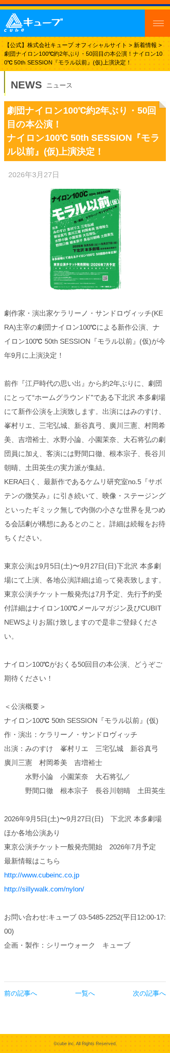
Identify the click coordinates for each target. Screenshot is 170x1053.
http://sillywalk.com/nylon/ (44, 889)
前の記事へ (20, 993)
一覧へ (85, 993)
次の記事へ (149, 993)
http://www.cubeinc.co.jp (41, 875)
